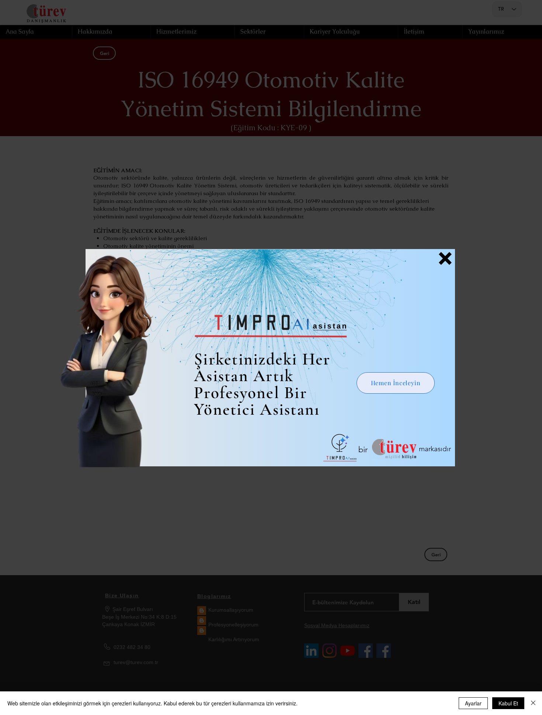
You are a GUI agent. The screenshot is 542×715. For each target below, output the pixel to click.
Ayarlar (473, 703)
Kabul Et (508, 703)
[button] (445, 258)
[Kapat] (533, 703)
